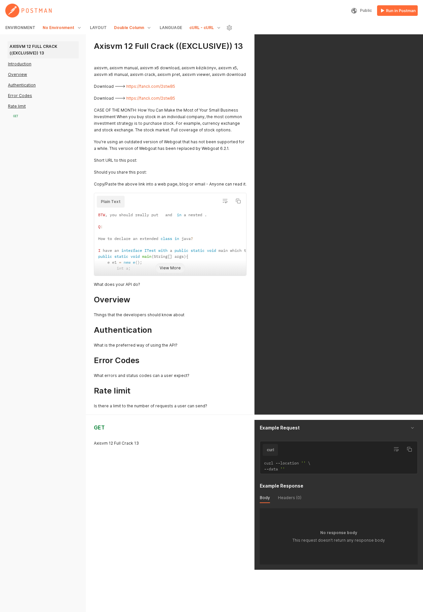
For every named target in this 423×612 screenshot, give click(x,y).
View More (170, 267)
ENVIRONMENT (20, 27)
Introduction (19, 63)
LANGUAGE (171, 27)
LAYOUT (98, 27)
